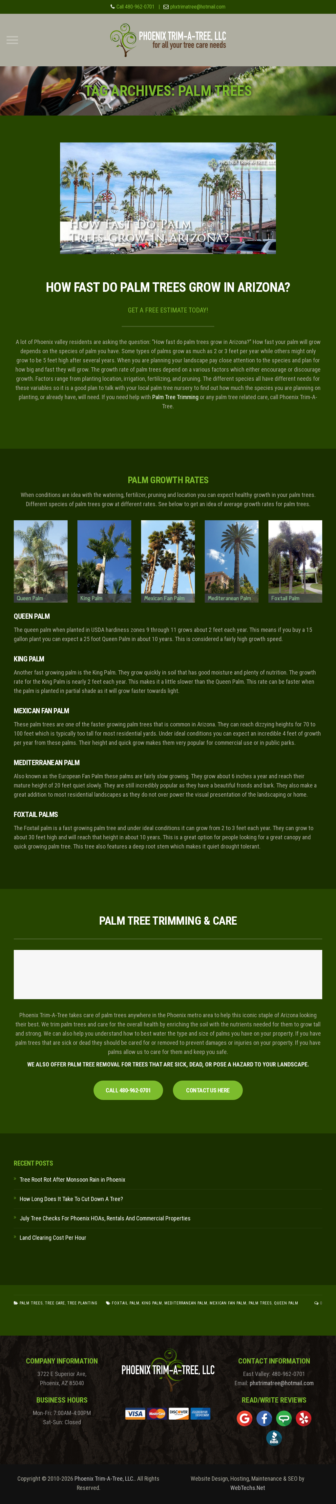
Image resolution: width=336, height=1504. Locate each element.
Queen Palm (286, 1303)
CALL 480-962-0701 (128, 1090)
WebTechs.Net (247, 1487)
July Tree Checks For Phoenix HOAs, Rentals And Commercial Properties (105, 1218)
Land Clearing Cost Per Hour (53, 1237)
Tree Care (55, 1303)
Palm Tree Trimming (175, 397)
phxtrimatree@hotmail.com (197, 7)
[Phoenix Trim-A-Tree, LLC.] (168, 40)
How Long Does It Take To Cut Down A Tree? (71, 1198)
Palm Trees (31, 1303)
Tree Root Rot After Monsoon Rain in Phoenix (72, 1179)
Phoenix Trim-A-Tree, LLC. (104, 1478)
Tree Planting (82, 1303)
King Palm (152, 1303)
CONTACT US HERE (208, 1090)
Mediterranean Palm (185, 1303)
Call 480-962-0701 (135, 7)
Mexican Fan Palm (228, 1303)
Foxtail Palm (125, 1303)
